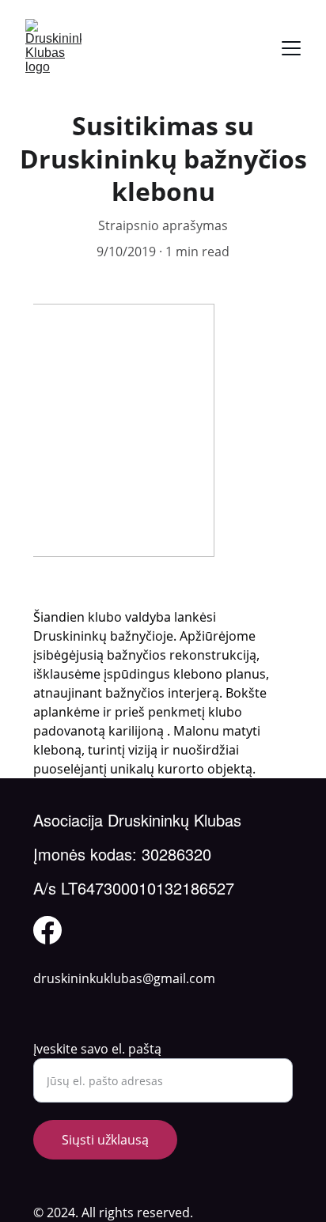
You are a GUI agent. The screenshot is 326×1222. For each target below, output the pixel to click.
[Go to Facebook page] (47, 930)
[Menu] (291, 48)
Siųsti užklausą (105, 1139)
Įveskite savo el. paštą (97, 1048)
